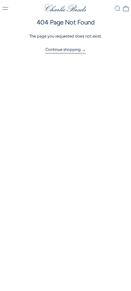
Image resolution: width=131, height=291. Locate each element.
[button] (117, 8)
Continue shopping (63, 49)
